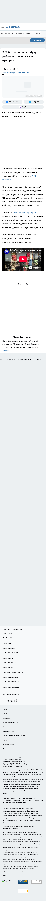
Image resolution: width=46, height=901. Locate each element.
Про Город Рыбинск (9, 662)
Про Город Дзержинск (10, 677)
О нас (5, 713)
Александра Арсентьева (15, 72)
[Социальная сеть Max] (23, 107)
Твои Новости (7, 633)
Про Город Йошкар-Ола (11, 638)
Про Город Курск (8, 658)
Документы (37, 33)
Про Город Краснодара (11, 687)
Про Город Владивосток (11, 681)
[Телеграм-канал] (34, 102)
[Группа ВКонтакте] (12, 102)
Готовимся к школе (23, 33)
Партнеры (6, 749)
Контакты (6, 718)
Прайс (5, 740)
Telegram (6, 709)
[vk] (20, 284)
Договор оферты (8, 731)
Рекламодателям (8, 744)
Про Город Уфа (8, 667)
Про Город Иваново (9, 648)
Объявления (7, 727)
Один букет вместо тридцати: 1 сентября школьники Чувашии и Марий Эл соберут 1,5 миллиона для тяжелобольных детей (21, 345)
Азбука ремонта (7, 33)
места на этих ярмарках (25, 212)
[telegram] (27, 284)
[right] (43, 34)
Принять (37, 40)
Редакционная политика (11, 722)
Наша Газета (7, 644)
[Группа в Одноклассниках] (8, 700)
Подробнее (7, 823)
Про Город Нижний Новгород (13, 673)
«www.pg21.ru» (20, 757)
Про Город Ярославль (10, 652)
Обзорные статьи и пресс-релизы (14, 736)
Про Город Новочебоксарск (12, 629)
